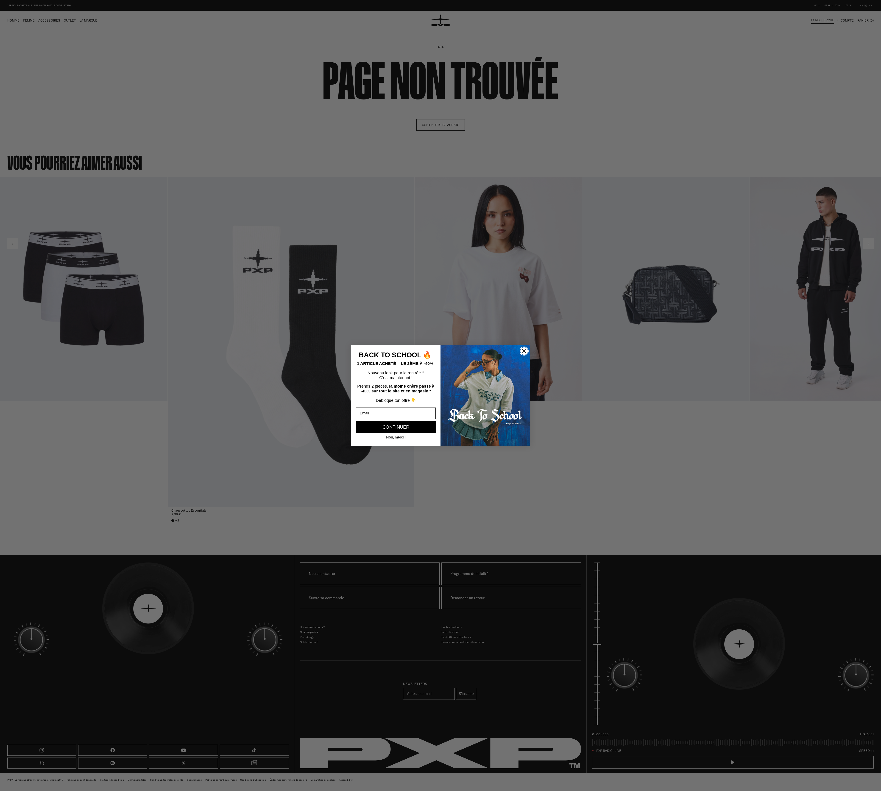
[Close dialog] (524, 351)
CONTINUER (395, 427)
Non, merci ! (396, 437)
